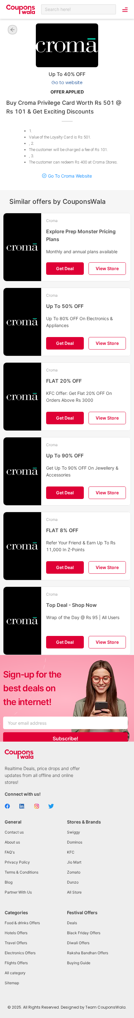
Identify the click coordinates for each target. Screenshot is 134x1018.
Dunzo (73, 882)
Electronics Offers (20, 952)
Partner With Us (18, 892)
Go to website (67, 82)
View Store (107, 268)
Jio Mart (74, 862)
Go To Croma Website (70, 176)
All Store (74, 892)
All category (15, 972)
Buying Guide (78, 962)
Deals (72, 922)
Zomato (73, 872)
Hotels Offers (16, 932)
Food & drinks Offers (22, 922)
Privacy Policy (17, 862)
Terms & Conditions (21, 872)
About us (12, 842)
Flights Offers (16, 962)
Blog (8, 882)
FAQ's (10, 852)
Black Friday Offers (83, 932)
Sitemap (12, 982)
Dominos (74, 842)
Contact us (14, 832)
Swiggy (73, 832)
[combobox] (78, 9)
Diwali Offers (78, 942)
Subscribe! (65, 738)
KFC (70, 852)
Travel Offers (16, 942)
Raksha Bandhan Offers (87, 952)
